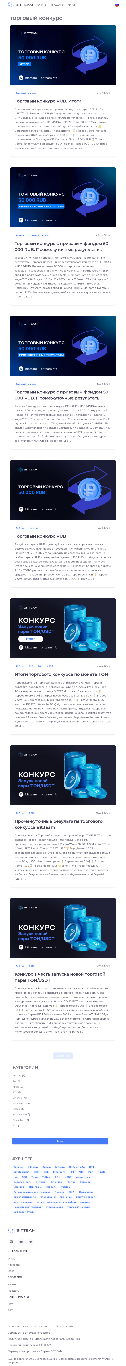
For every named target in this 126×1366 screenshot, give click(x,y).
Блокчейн (57, 1181)
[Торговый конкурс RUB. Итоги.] (63, 54)
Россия (59, 1191)
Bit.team (33, 1166)
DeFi (36, 1171)
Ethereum (59, 1171)
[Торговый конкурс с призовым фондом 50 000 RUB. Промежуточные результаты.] (63, 197)
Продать (57, 4)
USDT (50, 666)
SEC (24, 1177)
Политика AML (65, 1326)
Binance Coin (20, 1103)
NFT (72, 1171)
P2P (31, 666)
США (71, 1191)
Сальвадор (86, 1191)
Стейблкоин (48, 1196)
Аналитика (83, 1177)
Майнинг (19, 1186)
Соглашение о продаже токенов (29, 1332)
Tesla (34, 1177)
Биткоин (41, 1181)
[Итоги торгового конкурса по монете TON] (63, 628)
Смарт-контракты (25, 1196)
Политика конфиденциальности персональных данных (44, 1338)
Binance (17, 1097)
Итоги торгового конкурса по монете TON (61, 674)
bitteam (60, 1166)
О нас (11, 1258)
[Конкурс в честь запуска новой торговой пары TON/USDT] (63, 927)
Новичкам (35, 1186)
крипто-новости (86, 1196)
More (60, 1141)
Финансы (66, 1196)
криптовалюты (23, 1202)
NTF (81, 1171)
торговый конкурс (78, 1206)
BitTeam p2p (77, 1166)
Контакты (14, 1264)
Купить (41, 4)
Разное (20, 235)
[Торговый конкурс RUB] (63, 489)
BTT (91, 1166)
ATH (15, 1092)
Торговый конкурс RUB (40, 536)
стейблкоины (54, 1206)
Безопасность (22, 1181)
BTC (15, 1125)
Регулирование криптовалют (32, 1191)
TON (40, 666)
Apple (16, 1086)
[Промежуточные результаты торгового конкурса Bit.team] (63, 774)
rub (16, 1177)
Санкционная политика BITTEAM (29, 1345)
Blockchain (19, 1120)
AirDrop (20, 528)
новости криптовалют (27, 1206)
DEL (46, 1171)
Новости (51, 1186)
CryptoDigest (21, 1171)
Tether (46, 1177)
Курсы (72, 4)
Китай (71, 1181)
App (15, 1081)
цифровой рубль (24, 1211)
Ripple (101, 1171)
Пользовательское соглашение (28, 1326)
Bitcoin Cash (20, 1114)
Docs (11, 1271)
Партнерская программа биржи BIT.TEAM (35, 1351)
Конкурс (33, 528)
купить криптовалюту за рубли (56, 1202)
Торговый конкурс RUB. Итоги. (48, 101)
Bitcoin (17, 1109)
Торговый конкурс (26, 93)
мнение (85, 1202)
